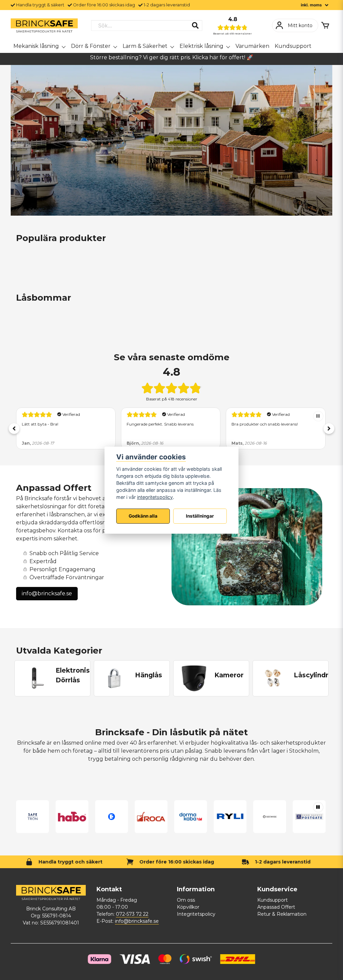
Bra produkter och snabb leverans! (160, 424)
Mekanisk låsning (36, 46)
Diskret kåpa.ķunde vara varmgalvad (268, 424)
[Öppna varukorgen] (325, 25)
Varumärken (252, 46)
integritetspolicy (155, 497)
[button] (14, 428)
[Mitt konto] (295, 25)
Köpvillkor (188, 907)
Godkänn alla (143, 516)
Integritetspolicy (196, 914)
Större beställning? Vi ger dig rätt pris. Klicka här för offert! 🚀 (171, 57)
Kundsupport (293, 46)
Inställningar (200, 516)
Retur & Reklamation (281, 914)
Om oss (186, 900)
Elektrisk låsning (201, 46)
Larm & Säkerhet (145, 46)
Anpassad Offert (276, 907)
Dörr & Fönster (91, 46)
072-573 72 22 (132, 914)
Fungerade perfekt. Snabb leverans (55, 424)
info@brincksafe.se (47, 593)
